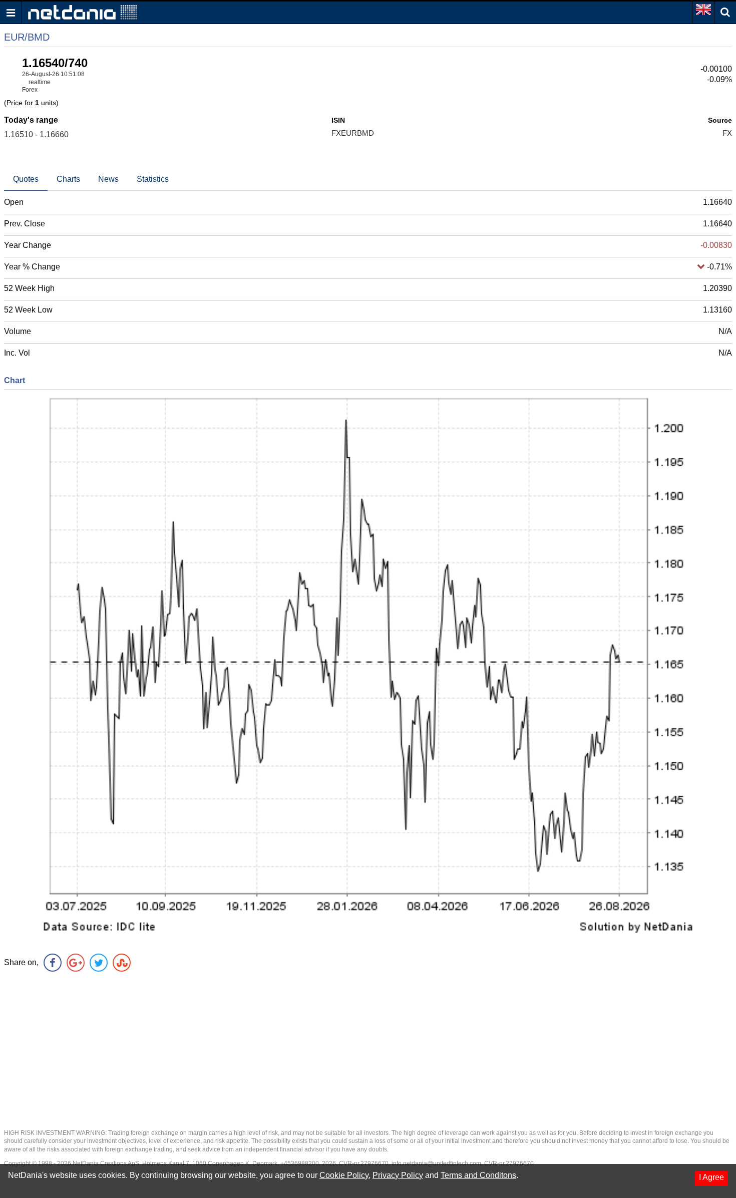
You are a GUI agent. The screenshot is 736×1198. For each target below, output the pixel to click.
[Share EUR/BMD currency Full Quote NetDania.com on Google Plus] (76, 963)
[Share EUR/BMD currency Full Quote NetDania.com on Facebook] (53, 963)
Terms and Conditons (478, 1175)
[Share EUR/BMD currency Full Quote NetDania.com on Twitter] (99, 963)
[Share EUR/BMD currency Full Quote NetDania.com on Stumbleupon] (122, 963)
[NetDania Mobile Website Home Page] (82, 12)
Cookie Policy (344, 1175)
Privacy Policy (398, 1175)
